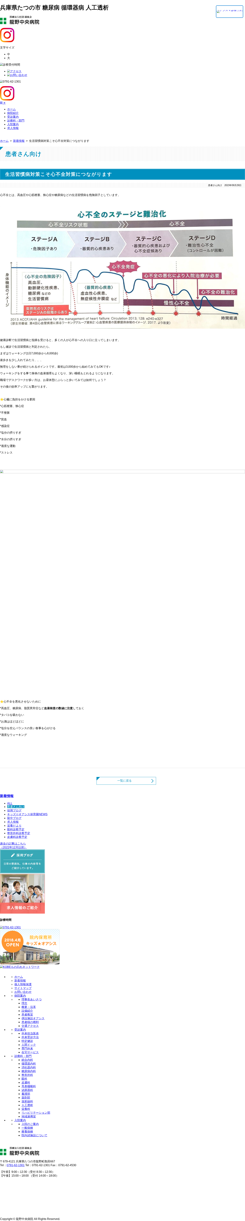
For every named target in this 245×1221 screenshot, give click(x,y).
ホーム (4, 140)
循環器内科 (29, 1063)
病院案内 (20, 995)
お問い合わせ (23, 991)
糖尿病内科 (29, 1071)
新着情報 (19, 140)
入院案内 (20, 1120)
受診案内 (20, 1029)
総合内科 (27, 1059)
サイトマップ (23, 988)
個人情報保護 (23, 984)
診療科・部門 (23, 1056)
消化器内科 (29, 1067)
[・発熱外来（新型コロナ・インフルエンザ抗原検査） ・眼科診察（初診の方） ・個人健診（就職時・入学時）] (229, 11)
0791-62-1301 (16, 1165)
